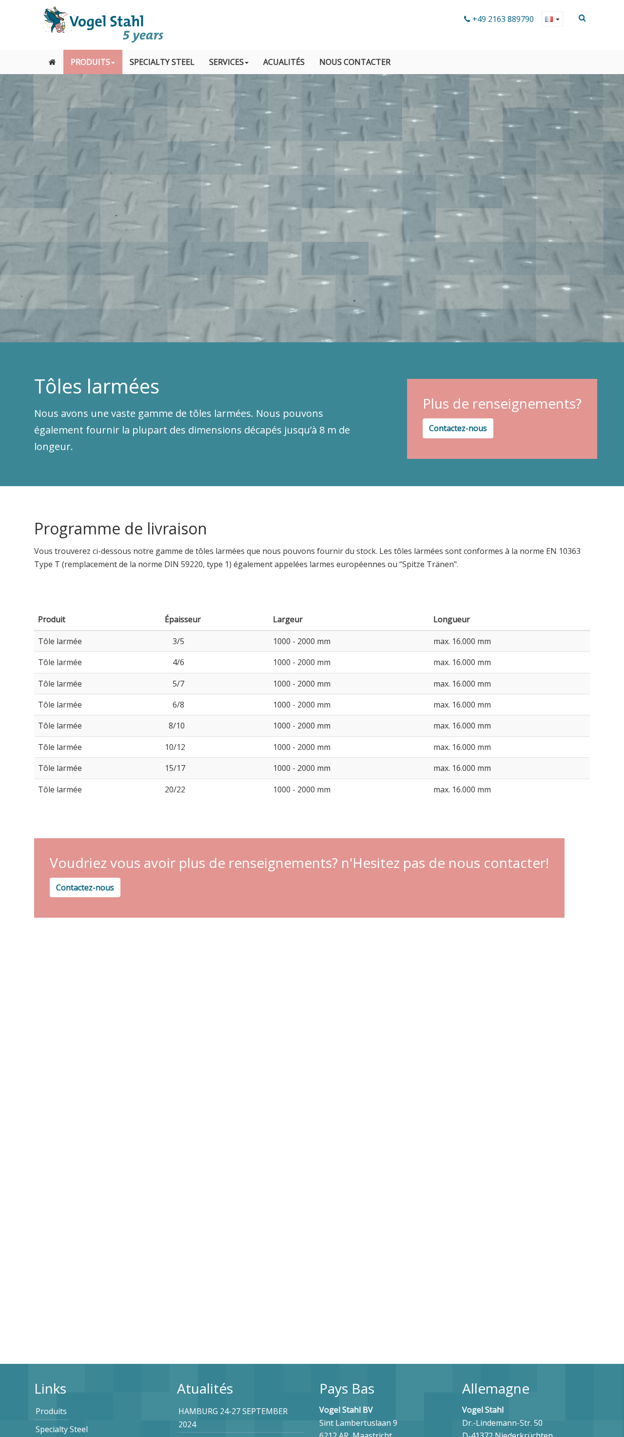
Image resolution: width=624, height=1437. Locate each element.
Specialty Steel (162, 62)
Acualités (284, 62)
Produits (90, 62)
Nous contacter (354, 62)
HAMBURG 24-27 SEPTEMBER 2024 (233, 1417)
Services (226, 62)
